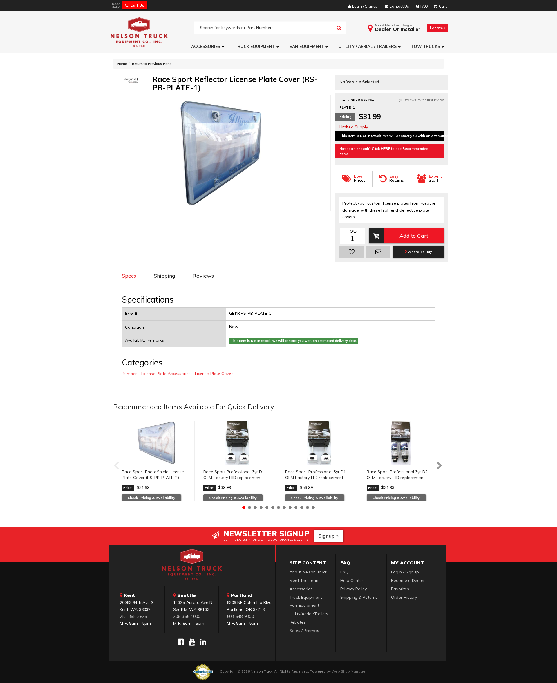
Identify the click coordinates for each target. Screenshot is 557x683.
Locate (437, 28)
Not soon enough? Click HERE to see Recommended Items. (384, 151)
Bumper (129, 373)
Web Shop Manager (349, 671)
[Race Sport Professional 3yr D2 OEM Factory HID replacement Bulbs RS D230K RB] (401, 443)
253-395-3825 (133, 616)
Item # (131, 313)
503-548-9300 (240, 616)
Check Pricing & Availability (151, 498)
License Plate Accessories (166, 373)
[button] (208, 46)
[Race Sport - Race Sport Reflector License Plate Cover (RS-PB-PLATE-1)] (131, 80)
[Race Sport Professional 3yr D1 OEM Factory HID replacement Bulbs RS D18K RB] (237, 443)
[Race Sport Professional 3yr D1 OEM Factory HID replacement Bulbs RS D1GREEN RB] (319, 443)
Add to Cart (413, 235)
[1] (351, 252)
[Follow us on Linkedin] (203, 641)
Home (122, 64)
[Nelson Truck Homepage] (151, 31)
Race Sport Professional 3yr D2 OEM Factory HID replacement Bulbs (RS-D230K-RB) (397, 477)
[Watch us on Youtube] (192, 641)
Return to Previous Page (151, 64)
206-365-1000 (186, 616)
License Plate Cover (214, 373)
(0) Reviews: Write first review (421, 100)
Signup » (328, 536)
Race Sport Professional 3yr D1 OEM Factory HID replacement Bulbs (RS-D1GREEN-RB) (315, 477)
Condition (134, 327)
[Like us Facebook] (180, 641)
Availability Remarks (144, 340)
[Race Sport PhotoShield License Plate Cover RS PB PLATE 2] (156, 443)
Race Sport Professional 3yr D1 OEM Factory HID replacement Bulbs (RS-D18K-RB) (233, 477)
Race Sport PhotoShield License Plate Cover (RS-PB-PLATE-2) (153, 474)
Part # (344, 100)
